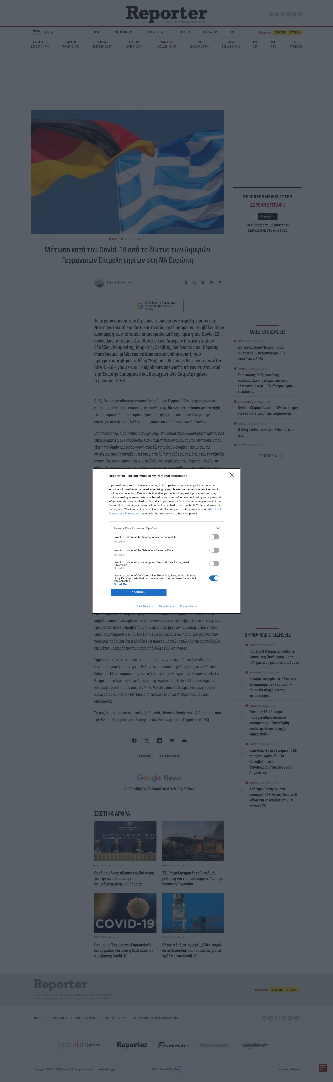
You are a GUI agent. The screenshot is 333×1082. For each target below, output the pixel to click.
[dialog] (166, 541)
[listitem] (166, 528)
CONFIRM (139, 592)
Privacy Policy (188, 606)
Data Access (166, 606)
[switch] (214, 536)
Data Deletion (144, 606)
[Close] (233, 476)
